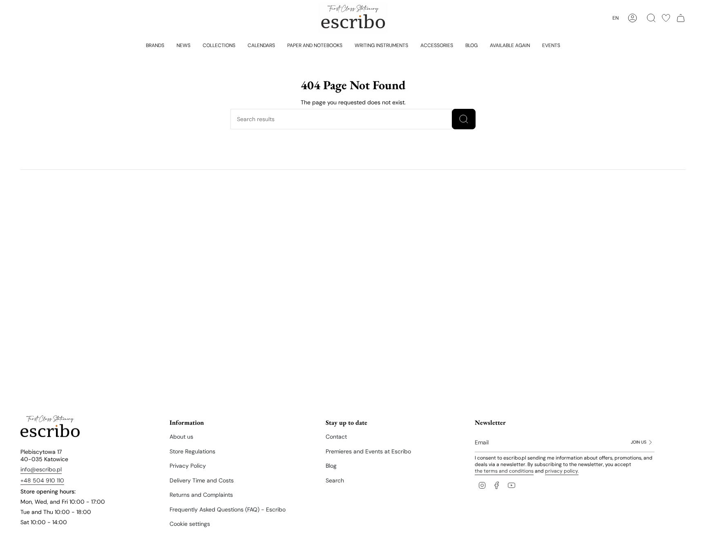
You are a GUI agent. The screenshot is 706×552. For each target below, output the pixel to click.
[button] (155, 45)
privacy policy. (562, 471)
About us (181, 436)
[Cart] (680, 18)
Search (335, 480)
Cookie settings (190, 523)
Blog (331, 465)
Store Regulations (192, 451)
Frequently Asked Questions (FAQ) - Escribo (228, 509)
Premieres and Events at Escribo (368, 451)
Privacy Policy (188, 465)
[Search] (464, 119)
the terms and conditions (504, 471)
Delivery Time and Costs (202, 480)
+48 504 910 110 (42, 480)
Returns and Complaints (201, 494)
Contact (336, 436)
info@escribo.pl (41, 469)
